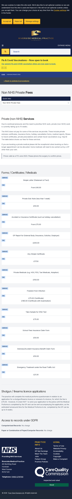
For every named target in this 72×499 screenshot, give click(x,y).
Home (3, 74)
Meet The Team (41, 454)
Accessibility (58, 451)
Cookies (56, 454)
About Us (38, 448)
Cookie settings (60, 10)
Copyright (57, 456)
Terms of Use (58, 446)
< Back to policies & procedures (16, 81)
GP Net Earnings (41, 451)
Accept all (7, 21)
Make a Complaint (60, 459)
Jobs (37, 456)
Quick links (7, 99)
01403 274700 (17, 477)
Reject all (18, 21)
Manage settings (32, 21)
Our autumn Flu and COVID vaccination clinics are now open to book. (29, 64)
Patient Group (40, 459)
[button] (3, 68)
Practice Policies (41, 462)
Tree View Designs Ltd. (16, 493)
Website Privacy (59, 448)
